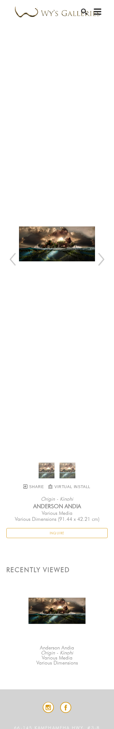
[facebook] (65, 707)
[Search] (84, 11)
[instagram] (48, 707)
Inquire (57, 533)
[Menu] (97, 11)
